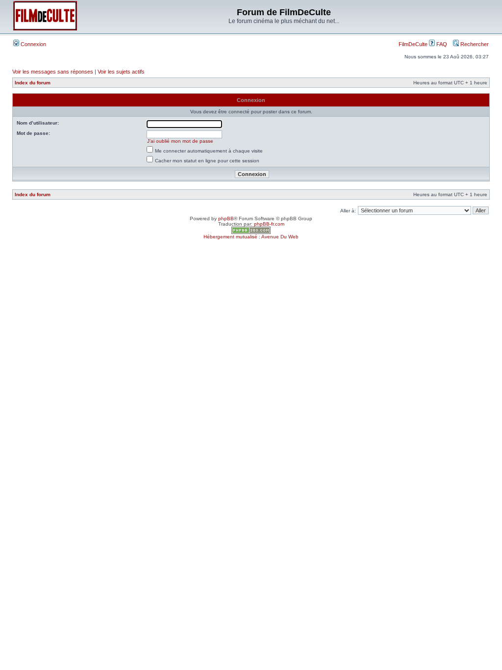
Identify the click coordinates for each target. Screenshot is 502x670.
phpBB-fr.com (269, 224)
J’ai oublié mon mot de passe (180, 141)
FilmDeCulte (413, 44)
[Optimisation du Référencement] (251, 232)
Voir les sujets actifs (121, 72)
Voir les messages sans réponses (52, 72)
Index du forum (32, 82)
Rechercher (474, 44)
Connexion (32, 44)
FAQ (441, 44)
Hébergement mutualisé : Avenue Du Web (251, 236)
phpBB (226, 218)
